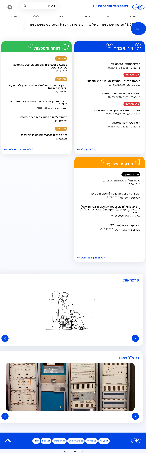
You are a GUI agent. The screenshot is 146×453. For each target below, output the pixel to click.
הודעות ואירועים (119, 164)
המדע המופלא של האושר (125, 64)
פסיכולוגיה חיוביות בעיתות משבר (121, 93)
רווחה (108, 16)
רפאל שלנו (37, 16)
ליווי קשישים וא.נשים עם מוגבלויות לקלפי (43, 135)
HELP (36, 441)
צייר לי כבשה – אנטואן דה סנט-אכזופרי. (117, 110)
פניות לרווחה (91, 441)
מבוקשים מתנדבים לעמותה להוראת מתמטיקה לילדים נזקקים (40, 66)
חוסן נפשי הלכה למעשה (126, 122)
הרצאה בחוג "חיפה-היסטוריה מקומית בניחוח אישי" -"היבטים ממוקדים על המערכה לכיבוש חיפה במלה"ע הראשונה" (109, 209)
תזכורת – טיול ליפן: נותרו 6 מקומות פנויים (115, 193)
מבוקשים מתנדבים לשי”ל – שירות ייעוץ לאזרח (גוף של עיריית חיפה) (37, 87)
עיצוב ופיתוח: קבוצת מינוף (73, 451)
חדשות (138, 28)
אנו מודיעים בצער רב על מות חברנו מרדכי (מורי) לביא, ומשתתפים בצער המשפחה (84, 26)
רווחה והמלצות (47, 48)
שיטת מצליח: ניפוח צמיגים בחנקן (121, 180)
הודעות (87, 16)
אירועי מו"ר (123, 48)
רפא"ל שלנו (129, 357)
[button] (70, 310)
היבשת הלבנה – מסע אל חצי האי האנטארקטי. (113, 81)
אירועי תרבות (131, 16)
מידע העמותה (63, 16)
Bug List (46, 441)
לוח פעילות (104, 441)
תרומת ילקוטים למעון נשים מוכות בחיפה (43, 117)
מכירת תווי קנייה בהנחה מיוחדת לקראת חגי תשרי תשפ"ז (38, 102)
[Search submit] (24, 6)
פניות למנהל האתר (76, 441)
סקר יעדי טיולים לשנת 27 (125, 225)
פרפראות (13, 16)
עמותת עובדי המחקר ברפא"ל (110, 6)
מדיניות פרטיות (59, 441)
